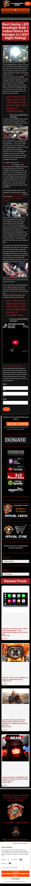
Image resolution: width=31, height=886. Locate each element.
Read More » (5, 638)
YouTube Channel (18, 75)
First (4, 390)
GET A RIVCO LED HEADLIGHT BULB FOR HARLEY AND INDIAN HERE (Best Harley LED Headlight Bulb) (16, 103)
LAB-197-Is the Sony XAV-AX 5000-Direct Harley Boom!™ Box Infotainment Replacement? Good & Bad (15, 631)
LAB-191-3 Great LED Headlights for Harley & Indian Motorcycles (15, 678)
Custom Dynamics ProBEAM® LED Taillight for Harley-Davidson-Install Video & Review (15, 779)
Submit (6, 409)
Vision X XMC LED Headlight (13, 194)
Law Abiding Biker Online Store (16, 293)
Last (4, 396)
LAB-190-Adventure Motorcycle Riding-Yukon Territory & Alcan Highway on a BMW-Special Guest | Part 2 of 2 (15, 722)
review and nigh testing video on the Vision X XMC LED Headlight (14, 198)
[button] (15, 10)
